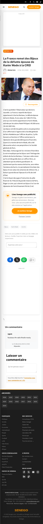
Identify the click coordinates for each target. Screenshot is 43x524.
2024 (16, 397)
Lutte (3, 441)
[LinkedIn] (24, 476)
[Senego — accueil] (13, 7)
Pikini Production (7, 467)
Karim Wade (14, 227)
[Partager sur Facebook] (10, 259)
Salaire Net (25, 425)
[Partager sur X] (17, 259)
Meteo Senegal (26, 422)
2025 (10, 397)
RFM (3, 477)
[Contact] (26, 2)
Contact (24, 459)
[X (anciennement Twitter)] (33, 2)
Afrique (4, 449)
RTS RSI (4, 485)
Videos (4, 446)
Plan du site (9, 504)
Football (4, 438)
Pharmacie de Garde (28, 430)
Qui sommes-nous (27, 456)
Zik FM (4, 480)
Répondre (17, 346)
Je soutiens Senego (24, 211)
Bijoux (6, 227)
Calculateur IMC (27, 433)
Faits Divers (5, 444)
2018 (16, 402)
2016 (29, 402)
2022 (29, 397)
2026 (4, 397)
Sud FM (4, 482)
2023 (23, 397)
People (4, 433)
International (6, 430)
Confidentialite (26, 462)
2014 (4, 406)
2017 (23, 402)
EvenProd (5, 462)
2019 (10, 402)
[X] (29, 472)
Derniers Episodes (7, 456)
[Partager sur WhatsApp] (24, 259)
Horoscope (25, 436)
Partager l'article (25, 216)
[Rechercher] (24, 7)
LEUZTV (4, 464)
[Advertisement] (21, 30)
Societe (4, 422)
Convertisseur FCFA (28, 419)
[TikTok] (40, 2)
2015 (35, 402)
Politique (4, 419)
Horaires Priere (26, 427)
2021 (35, 397)
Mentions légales (19, 504)
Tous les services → (28, 441)
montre (23, 227)
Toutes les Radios (7, 474)
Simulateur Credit (27, 438)
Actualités (8, 51)
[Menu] (3, 7)
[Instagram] (38, 472)
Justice (4, 425)
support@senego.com (32, 501)
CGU (23, 464)
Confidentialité (32, 504)
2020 (4, 402)
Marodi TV (5, 459)
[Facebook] (30, 2)
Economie (5, 427)
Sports (4, 436)
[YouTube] (37, 2)
